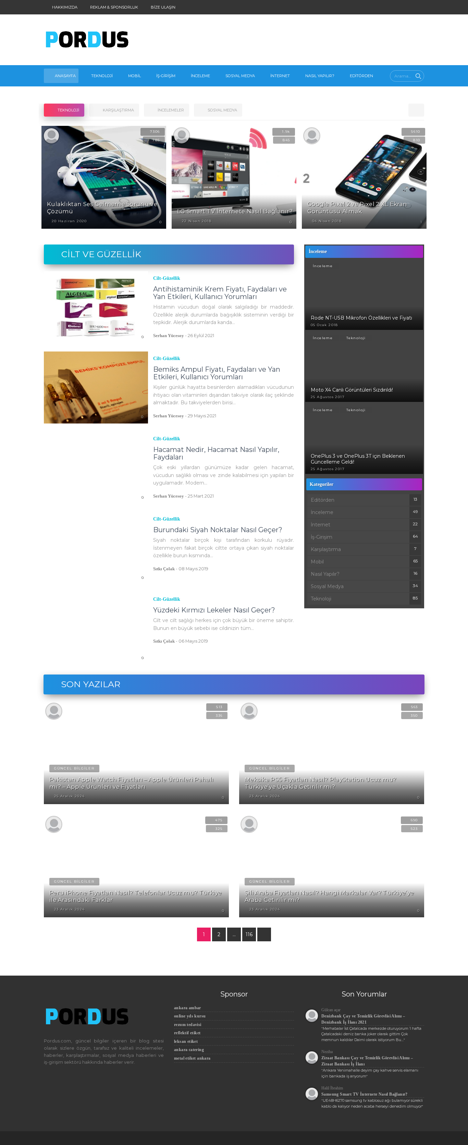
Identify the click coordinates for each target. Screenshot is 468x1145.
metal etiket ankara (192, 1058)
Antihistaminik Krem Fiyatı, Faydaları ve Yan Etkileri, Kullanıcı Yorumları (220, 293)
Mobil (134, 75)
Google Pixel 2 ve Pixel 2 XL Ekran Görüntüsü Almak (357, 208)
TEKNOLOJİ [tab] (68, 110)
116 (249, 934)
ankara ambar (187, 1007)
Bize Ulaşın (162, 7)
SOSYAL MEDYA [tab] (222, 110)
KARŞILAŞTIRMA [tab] (118, 110)
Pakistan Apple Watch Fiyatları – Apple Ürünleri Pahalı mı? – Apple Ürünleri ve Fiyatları (131, 783)
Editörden (361, 75)
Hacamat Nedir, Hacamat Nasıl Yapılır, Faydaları (216, 453)
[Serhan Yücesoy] (51, 135)
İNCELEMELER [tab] (170, 110)
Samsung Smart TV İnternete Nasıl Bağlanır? (364, 1094)
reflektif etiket (187, 1032)
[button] (416, 110)
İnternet (280, 75)
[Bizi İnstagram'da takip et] (371, 7)
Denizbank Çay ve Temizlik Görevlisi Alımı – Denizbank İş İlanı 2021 (363, 1019)
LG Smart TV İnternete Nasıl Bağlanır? (235, 211)
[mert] (181, 135)
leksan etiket (186, 1041)
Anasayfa (65, 75)
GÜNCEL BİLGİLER (74, 768)
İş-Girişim (165, 75)
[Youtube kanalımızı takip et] (419, 7)
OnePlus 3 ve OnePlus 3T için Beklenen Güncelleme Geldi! (358, 459)
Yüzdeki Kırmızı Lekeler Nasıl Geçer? (214, 610)
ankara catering (189, 1049)
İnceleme (200, 75)
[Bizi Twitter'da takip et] (383, 7)
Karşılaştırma (326, 549)
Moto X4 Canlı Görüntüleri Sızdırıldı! (352, 390)
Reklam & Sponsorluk (113, 7)
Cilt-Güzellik (166, 278)
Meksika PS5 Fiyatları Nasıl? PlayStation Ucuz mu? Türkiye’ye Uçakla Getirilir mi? (320, 783)
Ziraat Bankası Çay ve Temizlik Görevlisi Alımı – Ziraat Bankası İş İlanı (367, 1060)
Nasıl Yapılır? (319, 75)
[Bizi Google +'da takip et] (407, 7)
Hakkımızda (64, 7)
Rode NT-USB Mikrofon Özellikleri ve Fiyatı (361, 318)
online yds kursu (190, 1016)
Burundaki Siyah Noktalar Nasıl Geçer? (217, 530)
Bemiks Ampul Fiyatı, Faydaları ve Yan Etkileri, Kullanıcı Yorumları (216, 373)
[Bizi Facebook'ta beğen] (395, 7)
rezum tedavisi (187, 1024)
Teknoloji (102, 75)
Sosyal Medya (240, 75)
